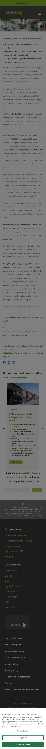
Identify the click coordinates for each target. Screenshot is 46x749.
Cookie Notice (14, 726)
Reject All (22, 738)
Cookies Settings (23, 731)
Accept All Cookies (23, 744)
